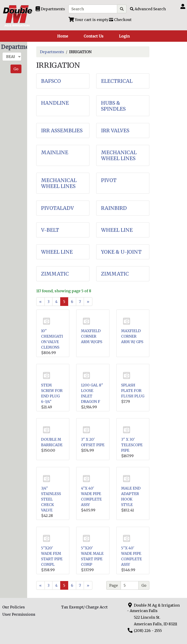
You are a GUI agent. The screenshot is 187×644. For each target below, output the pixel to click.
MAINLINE (54, 152)
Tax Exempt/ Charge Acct (84, 607)
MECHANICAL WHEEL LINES (119, 155)
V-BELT (50, 230)
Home (62, 36)
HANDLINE (55, 103)
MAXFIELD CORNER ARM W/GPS (91, 336)
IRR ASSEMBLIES (62, 131)
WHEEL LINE (117, 230)
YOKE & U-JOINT (121, 252)
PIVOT (109, 180)
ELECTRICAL (116, 81)
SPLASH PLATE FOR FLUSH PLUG (132, 390)
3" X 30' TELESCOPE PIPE (132, 445)
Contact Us (94, 36)
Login (124, 36)
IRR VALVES (115, 131)
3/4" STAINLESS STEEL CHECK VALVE (51, 499)
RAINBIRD (114, 208)
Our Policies (13, 607)
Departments (52, 52)
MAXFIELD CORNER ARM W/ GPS (132, 336)
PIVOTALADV (57, 208)
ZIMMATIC (55, 274)
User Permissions (18, 614)
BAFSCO (51, 81)
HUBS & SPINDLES (113, 106)
